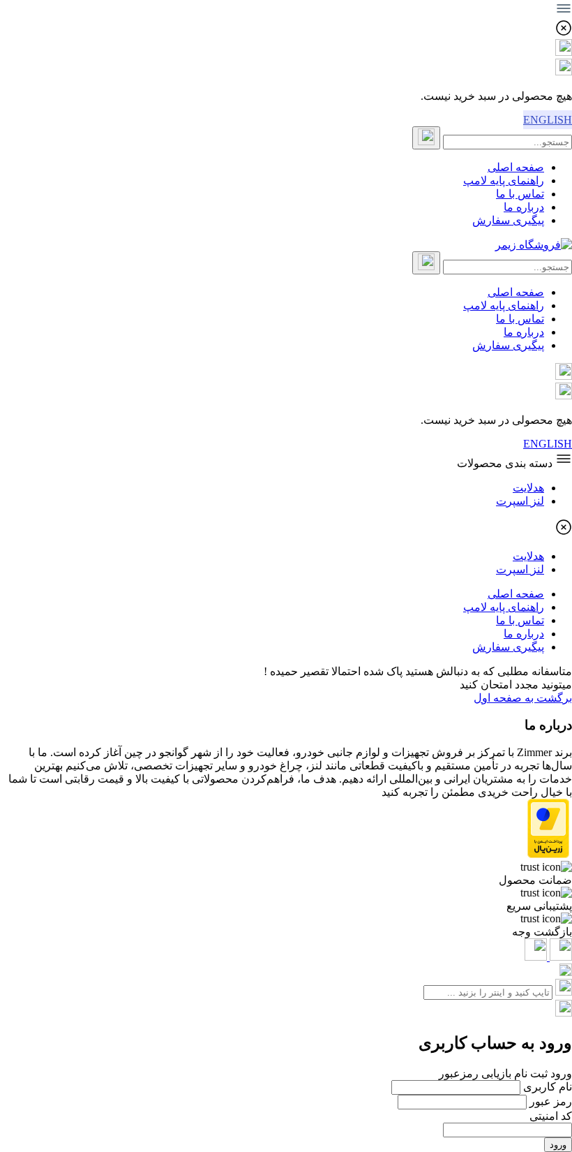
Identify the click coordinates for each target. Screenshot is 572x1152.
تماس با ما (520, 194)
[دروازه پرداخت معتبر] (548, 854)
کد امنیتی (550, 1116)
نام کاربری (547, 1087)
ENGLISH (547, 120)
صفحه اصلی (516, 167)
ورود (558, 1144)
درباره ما (524, 207)
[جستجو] (426, 137)
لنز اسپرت (520, 501)
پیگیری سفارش (508, 220)
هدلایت (528, 488)
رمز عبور (550, 1101)
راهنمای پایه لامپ (503, 180)
